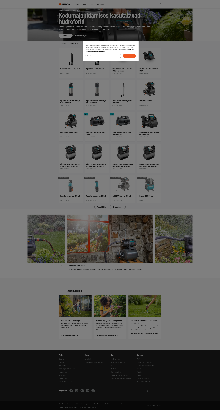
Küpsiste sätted (88, 55)
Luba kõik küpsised (129, 56)
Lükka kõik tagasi (115, 56)
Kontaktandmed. (100, 51)
